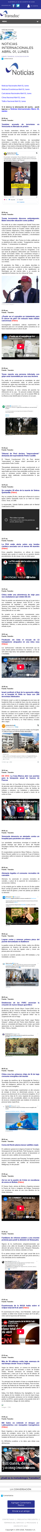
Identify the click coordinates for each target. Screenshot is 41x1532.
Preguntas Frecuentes (27, 1519)
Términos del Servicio (14, 1523)
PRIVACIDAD (31, 1523)
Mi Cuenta (34, 6)
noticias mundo (8, 30)
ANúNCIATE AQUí (20, 1526)
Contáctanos (8, 1519)
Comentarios (7, 58)
